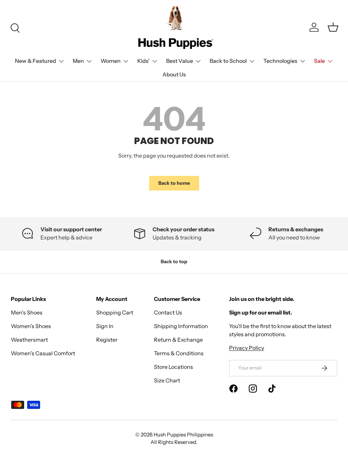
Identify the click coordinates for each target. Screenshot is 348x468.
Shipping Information (181, 326)
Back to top (174, 261)
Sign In (105, 326)
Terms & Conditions (179, 353)
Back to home (174, 183)
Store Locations (173, 366)
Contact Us (168, 312)
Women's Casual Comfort (43, 353)
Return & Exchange (178, 339)
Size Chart (167, 380)
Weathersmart (29, 339)
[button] (333, 27)
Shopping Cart (114, 312)
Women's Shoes (31, 326)
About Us (174, 74)
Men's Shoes (26, 312)
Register (107, 339)
